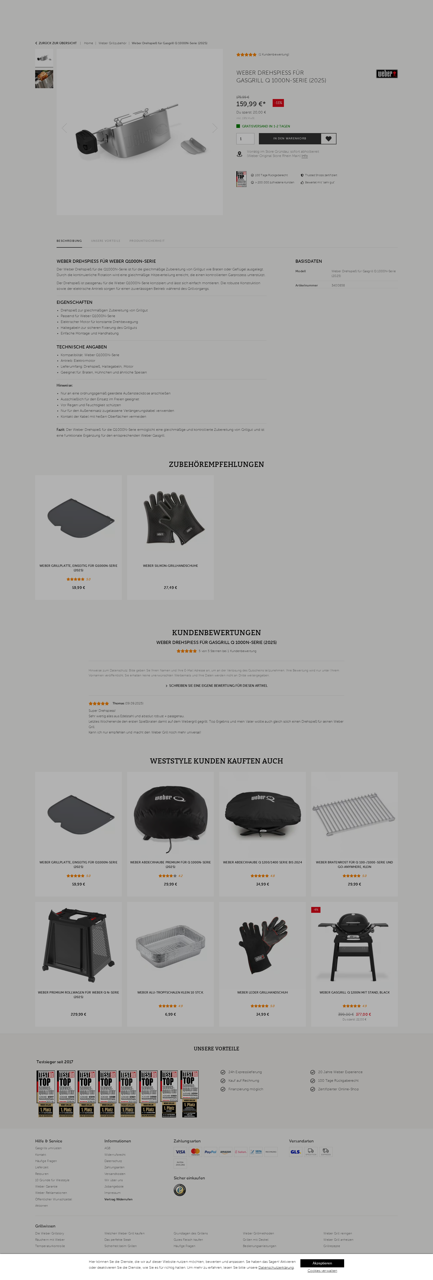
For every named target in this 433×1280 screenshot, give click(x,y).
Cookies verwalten (322, 1271)
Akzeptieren (322, 1263)
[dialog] (216, 1267)
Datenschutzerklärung (276, 1268)
